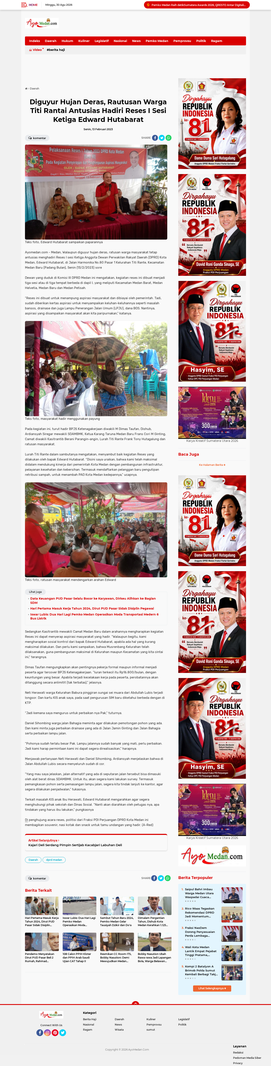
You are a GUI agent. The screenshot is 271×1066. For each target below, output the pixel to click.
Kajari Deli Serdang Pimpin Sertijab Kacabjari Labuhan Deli (75, 845)
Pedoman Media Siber (247, 1057)
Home (33, 5)
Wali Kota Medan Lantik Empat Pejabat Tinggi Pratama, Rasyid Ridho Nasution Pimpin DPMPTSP (201, 951)
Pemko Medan (157, 41)
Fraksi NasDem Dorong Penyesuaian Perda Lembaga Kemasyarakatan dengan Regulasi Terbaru (200, 932)
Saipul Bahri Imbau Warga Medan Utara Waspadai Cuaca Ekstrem (199, 893)
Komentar (39, 138)
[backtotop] (135, 1005)
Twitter (64, 1038)
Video (37, 50)
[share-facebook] (155, 138)
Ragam (216, 41)
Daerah (51, 41)
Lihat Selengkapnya (211, 988)
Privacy (238, 1063)
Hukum (67, 41)
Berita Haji (57, 50)
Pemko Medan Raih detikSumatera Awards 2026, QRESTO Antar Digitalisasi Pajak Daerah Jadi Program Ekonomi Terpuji (199, 4)
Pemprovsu (182, 41)
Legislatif (102, 41)
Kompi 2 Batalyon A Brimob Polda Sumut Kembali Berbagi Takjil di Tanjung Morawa (201, 970)
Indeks (34, 41)
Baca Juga (188, 454)
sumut (151, 1029)
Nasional (120, 41)
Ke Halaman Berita (211, 464)
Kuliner (84, 41)
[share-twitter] (162, 138)
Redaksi (238, 1052)
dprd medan (54, 859)
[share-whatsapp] (168, 138)
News (136, 41)
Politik (201, 41)
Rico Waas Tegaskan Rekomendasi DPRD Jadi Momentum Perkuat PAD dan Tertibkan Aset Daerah (201, 912)
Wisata (119, 1029)
